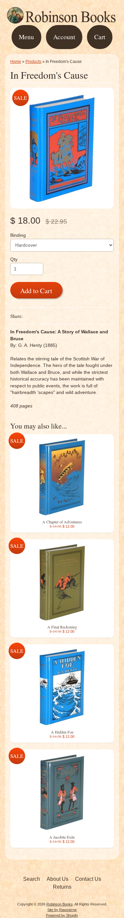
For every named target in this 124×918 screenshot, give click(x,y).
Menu (26, 37)
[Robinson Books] (62, 20)
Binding (18, 235)
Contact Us (88, 879)
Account (64, 37)
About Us (57, 879)
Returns (62, 887)
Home (15, 62)
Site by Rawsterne (62, 910)
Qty (14, 259)
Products (33, 62)
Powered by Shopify (62, 915)
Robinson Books (59, 904)
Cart (99, 37)
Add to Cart (36, 290)
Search (31, 879)
